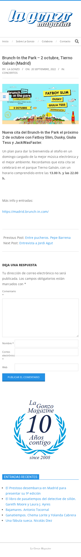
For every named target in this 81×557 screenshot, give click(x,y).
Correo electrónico (8, 355)
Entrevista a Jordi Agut (36, 243)
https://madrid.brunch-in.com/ (25, 211)
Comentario (8, 292)
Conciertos (10, 72)
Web (4, 367)
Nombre (8, 343)
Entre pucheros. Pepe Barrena (48, 237)
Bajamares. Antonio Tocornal (27, 509)
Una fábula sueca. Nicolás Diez (29, 520)
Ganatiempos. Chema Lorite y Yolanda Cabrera (41, 515)
